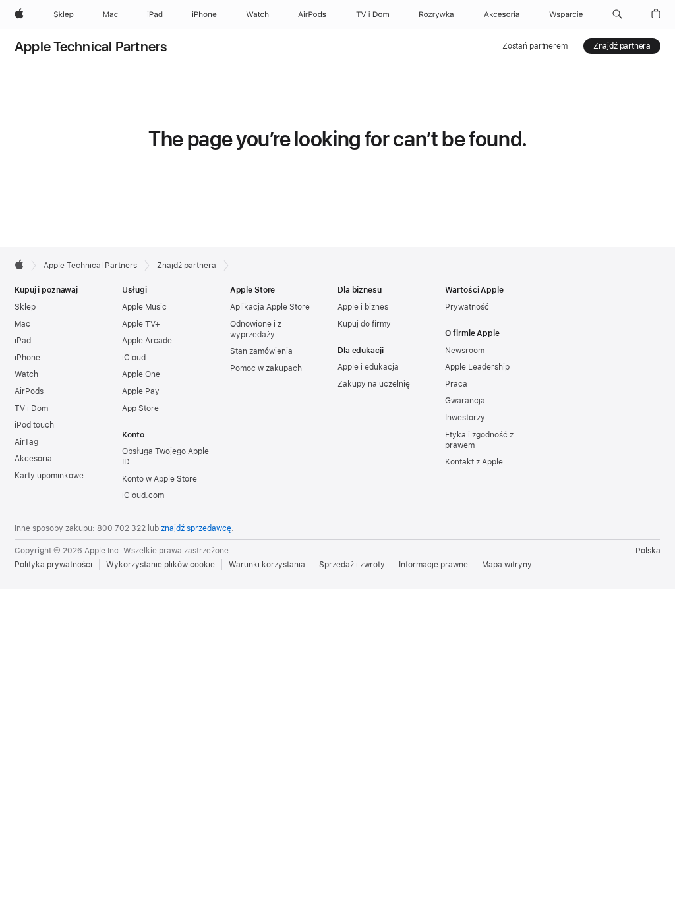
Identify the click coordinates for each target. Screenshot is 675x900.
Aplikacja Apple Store (270, 307)
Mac (22, 324)
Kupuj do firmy (364, 324)
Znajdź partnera (622, 46)
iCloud (134, 357)
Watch (26, 374)
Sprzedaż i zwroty (352, 564)
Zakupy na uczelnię (374, 384)
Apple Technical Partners (91, 46)
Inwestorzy (465, 417)
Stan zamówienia (261, 351)
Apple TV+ (141, 324)
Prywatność (467, 307)
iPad (23, 340)
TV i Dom (31, 408)
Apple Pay (141, 391)
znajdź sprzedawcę (196, 528)
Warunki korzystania (267, 564)
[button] (617, 14)
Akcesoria (33, 458)
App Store (140, 408)
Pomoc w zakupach (266, 368)
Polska (647, 550)
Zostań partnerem (535, 46)
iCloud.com (143, 495)
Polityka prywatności (53, 564)
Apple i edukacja (368, 367)
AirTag (26, 442)
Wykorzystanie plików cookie (160, 564)
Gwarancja (465, 400)
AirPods (29, 391)
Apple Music (144, 307)
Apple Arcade (147, 340)
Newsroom (464, 350)
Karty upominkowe (49, 475)
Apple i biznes (363, 307)
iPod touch (34, 425)
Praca (456, 384)
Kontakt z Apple (474, 461)
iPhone (27, 357)
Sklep (25, 307)
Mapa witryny (507, 564)
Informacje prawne (433, 564)
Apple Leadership (477, 367)
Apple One (141, 374)
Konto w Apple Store (159, 479)
